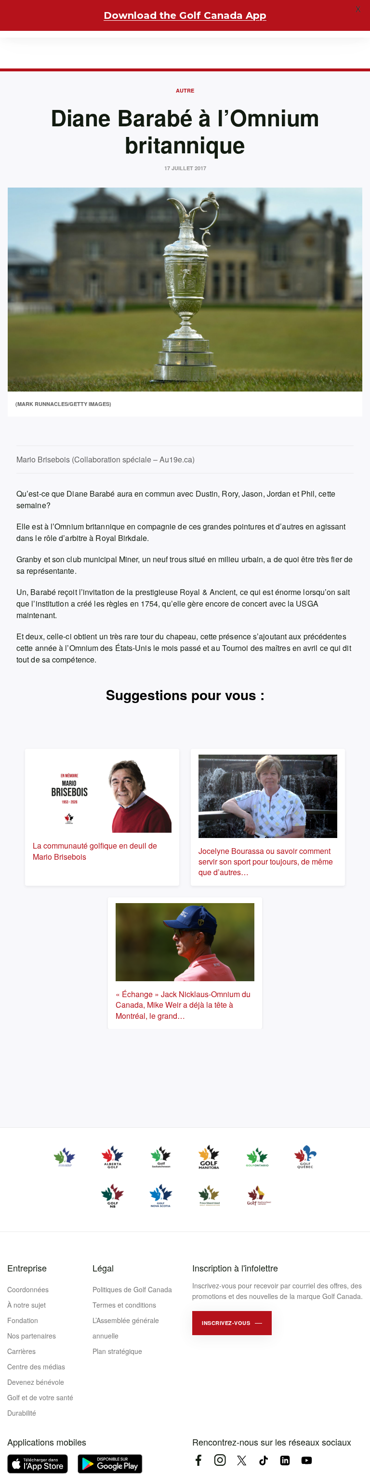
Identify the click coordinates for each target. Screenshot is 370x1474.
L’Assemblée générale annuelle (125, 1327)
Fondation (22, 1320)
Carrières (21, 1351)
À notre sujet (26, 1305)
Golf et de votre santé (40, 1397)
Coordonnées (28, 1289)
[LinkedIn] (285, 1460)
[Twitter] (242, 1460)
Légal (103, 1267)
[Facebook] (198, 1460)
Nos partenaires (31, 1335)
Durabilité (21, 1413)
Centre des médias (36, 1366)
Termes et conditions (124, 1305)
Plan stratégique (117, 1351)
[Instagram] (220, 1460)
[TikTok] (263, 1460)
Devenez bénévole (35, 1382)
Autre (185, 90)
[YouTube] (307, 1460)
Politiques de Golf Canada (132, 1289)
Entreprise (27, 1267)
